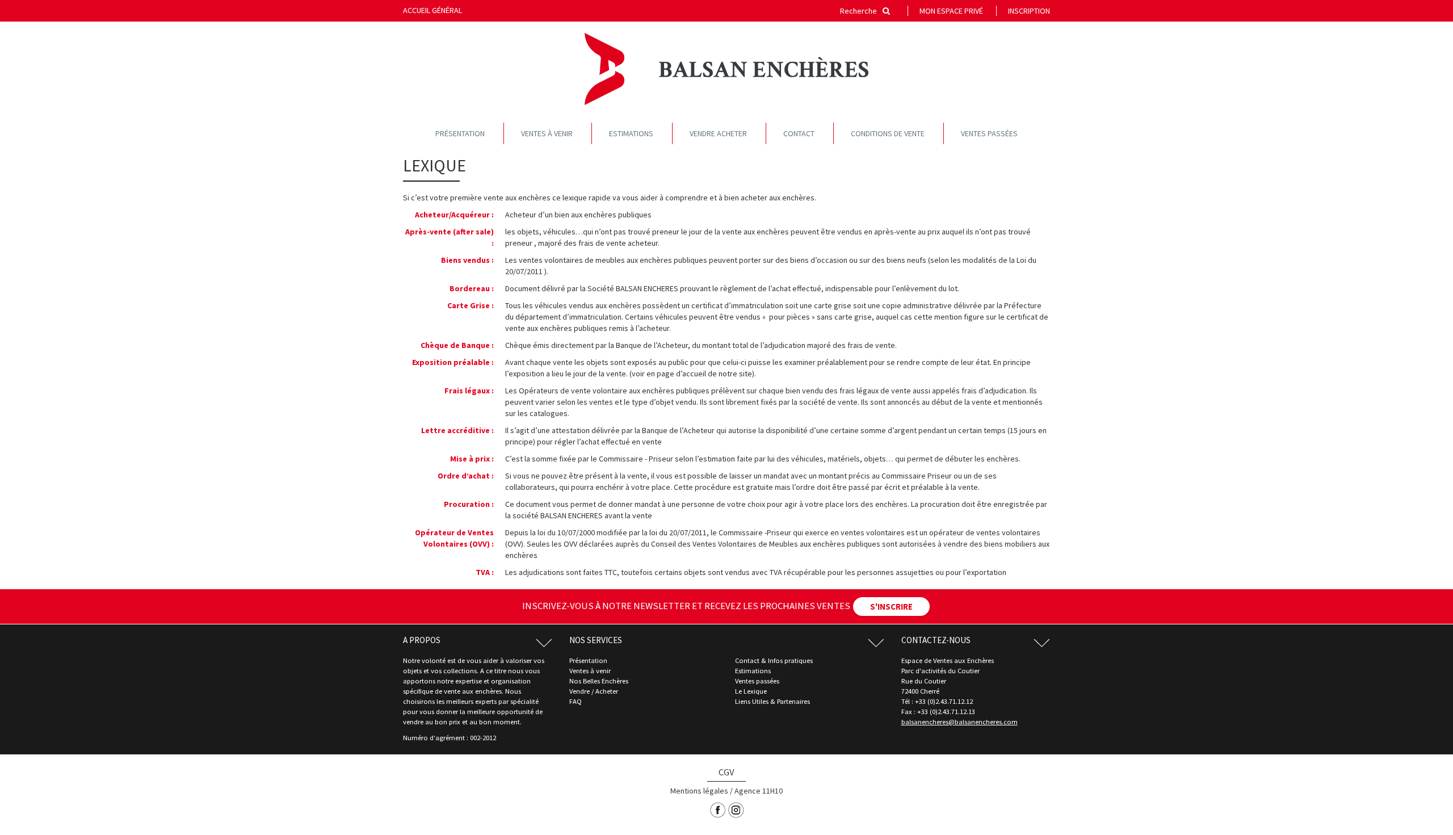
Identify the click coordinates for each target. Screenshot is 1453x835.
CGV (726, 772)
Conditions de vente (888, 133)
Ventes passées (989, 133)
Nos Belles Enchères (598, 681)
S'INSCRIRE (891, 606)
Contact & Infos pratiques (774, 660)
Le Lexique (751, 691)
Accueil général (432, 10)
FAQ (575, 701)
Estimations (631, 133)
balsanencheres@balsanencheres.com (959, 721)
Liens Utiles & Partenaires (772, 701)
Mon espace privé (951, 11)
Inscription (1029, 11)
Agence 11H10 (758, 791)
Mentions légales (699, 791)
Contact (798, 133)
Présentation (460, 133)
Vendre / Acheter (593, 691)
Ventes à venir (547, 133)
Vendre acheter (718, 133)
